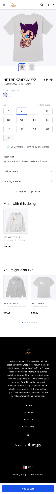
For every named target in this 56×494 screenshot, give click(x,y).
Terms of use (37, 474)
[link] (16, 220)
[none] (43, 105)
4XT (8, 138)
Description (9, 156)
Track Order (28, 412)
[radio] (8, 111)
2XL (8, 120)
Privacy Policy (19, 474)
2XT (34, 129)
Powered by (20, 445)
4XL (34, 120)
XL (47, 111)
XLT (21, 129)
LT (9, 129)
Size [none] (5, 105)
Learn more (43, 146)
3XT (47, 129)
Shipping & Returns (12, 181)
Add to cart (28, 488)
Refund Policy (28, 426)
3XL (21, 120)
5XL (47, 120)
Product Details (10, 171)
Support (28, 405)
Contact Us (28, 419)
